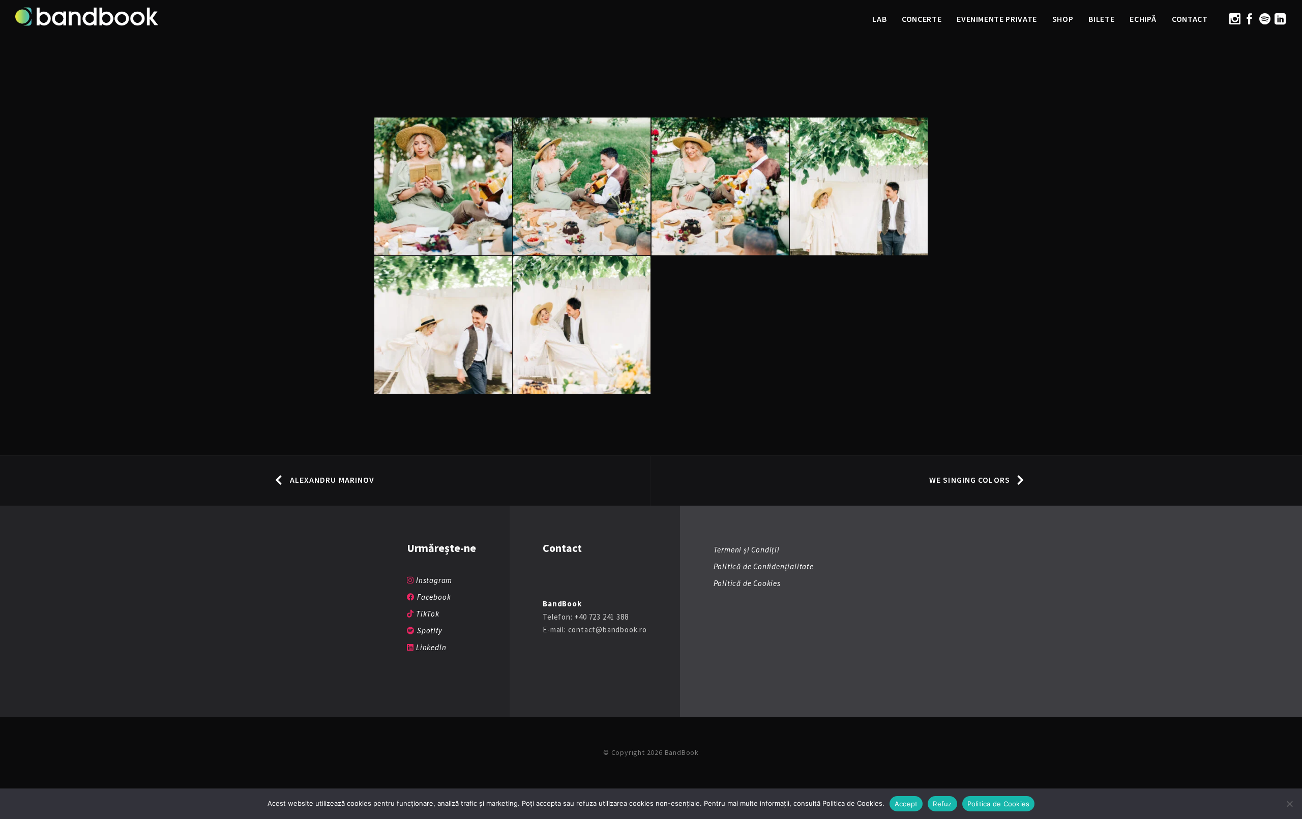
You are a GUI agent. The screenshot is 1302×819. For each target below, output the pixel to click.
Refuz (942, 804)
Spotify (428, 630)
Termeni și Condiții (747, 549)
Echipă (1143, 19)
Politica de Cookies (998, 804)
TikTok (426, 614)
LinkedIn (430, 647)
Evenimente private (997, 19)
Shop (1063, 19)
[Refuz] (1289, 804)
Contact (1189, 19)
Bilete (1101, 19)
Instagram (433, 580)
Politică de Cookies (747, 583)
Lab (879, 19)
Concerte (921, 19)
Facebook (433, 597)
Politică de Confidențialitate (764, 566)
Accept (906, 804)
